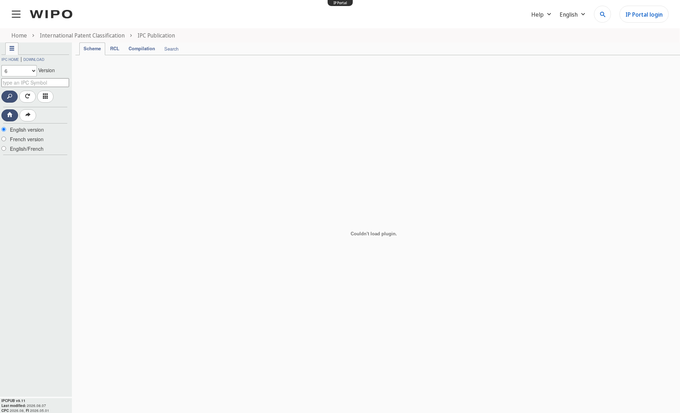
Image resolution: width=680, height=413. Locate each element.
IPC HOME (10, 59)
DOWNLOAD (33, 59)
